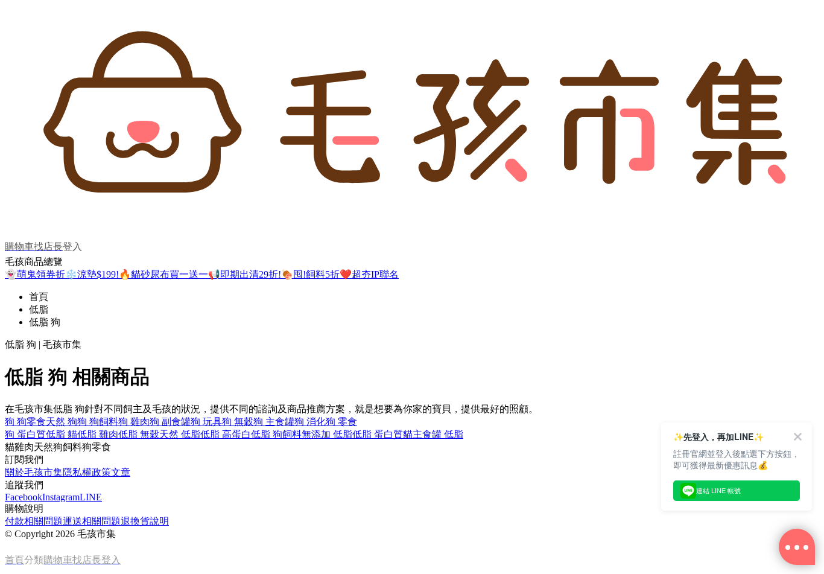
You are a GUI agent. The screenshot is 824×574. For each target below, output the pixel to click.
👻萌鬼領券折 (35, 274)
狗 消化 (310, 421)
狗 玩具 (206, 421)
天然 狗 (61, 421)
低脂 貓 (61, 434)
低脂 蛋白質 (377, 434)
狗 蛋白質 (25, 434)
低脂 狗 (44, 322)
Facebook (23, 497)
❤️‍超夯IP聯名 (369, 274)
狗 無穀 (237, 421)
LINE (91, 497)
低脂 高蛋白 (225, 434)
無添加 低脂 (327, 434)
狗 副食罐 (170, 421)
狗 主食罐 (273, 421)
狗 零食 (341, 421)
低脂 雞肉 (97, 434)
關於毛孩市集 (34, 472)
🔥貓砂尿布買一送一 (163, 274)
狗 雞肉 (134, 421)
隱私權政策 (87, 472)
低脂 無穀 (138, 434)
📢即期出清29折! (244, 274)
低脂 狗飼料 (276, 434)
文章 (120, 472)
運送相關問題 (92, 521)
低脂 (38, 309)
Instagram (61, 497)
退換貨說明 (145, 521)
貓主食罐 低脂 (433, 434)
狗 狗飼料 (97, 421)
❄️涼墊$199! (92, 274)
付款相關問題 (34, 521)
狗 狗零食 (25, 421)
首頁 (38, 297)
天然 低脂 (179, 434)
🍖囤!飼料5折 (310, 274)
